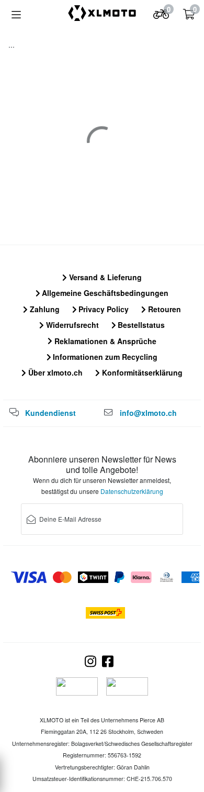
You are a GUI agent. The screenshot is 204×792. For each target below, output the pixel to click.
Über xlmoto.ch (54, 372)
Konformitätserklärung (141, 372)
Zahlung (44, 309)
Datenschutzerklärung (131, 491)
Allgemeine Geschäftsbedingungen (104, 293)
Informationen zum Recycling (104, 356)
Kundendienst (50, 413)
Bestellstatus (140, 325)
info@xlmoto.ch (148, 413)
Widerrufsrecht (71, 325)
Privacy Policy (102, 309)
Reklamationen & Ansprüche (104, 341)
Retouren (163, 309)
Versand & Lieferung (104, 277)
